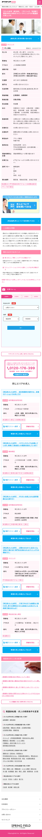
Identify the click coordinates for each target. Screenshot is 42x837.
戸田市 (10, 779)
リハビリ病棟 (26, 769)
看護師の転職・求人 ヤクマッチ (9, 6)
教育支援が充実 (16, 758)
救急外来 (33, 769)
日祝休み (12, 753)
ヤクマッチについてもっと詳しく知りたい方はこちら (21, 354)
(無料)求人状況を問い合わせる (21, 39)
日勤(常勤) (6, 728)
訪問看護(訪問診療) (9, 745)
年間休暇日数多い (24, 756)
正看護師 (6, 720)
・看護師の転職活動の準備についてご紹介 (16, 677)
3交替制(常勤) (7, 730)
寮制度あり (34, 756)
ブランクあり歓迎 (8, 761)
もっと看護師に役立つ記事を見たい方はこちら (21, 702)
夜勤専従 (16, 730)
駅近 (23, 758)
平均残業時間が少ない (10, 756)
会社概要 (5, 799)
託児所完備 (18, 761)
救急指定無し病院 (28, 738)
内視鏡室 (11, 771)
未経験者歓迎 (30, 758)
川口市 (5, 779)
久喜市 (15, 779)
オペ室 (5, 771)
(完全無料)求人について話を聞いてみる (21, 221)
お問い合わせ (6, 815)
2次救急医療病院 (15, 738)
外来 (4, 769)
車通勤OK (19, 753)
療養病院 (6, 740)
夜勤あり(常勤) (16, 728)
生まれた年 (6, 303)
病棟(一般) (10, 769)
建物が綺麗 (6, 758)
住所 (4, 314)
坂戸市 (21, 779)
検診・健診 (22, 771)
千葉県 (5, 787)
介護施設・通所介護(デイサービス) (14, 743)
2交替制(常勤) (26, 728)
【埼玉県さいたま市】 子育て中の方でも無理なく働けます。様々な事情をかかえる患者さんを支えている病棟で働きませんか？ (21, 606)
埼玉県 (31, 6)
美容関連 (30, 771)
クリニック (6, 738)
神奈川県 (16, 787)
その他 (36, 771)
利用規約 (5, 804)
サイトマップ (6, 820)
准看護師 (12, 720)
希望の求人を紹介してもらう (21, 434)
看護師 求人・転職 (23, 6)
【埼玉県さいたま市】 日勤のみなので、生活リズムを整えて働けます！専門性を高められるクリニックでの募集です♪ (21, 550)
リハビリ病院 (20, 740)
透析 (16, 771)
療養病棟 (18, 769)
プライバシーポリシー (9, 809)
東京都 (10, 787)
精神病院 (12, 740)
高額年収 (6, 753)
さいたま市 (36, 6)
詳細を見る (30, 426)
